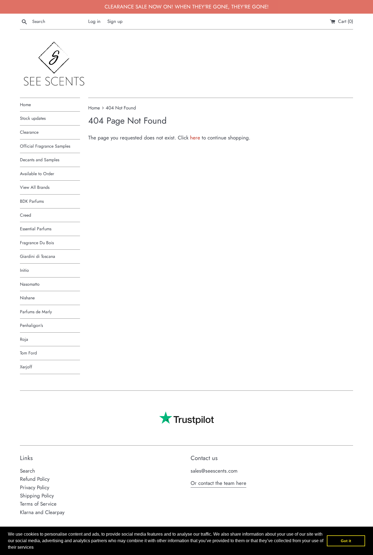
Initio (24, 270)
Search (27, 471)
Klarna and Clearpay (42, 512)
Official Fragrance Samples (45, 146)
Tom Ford (28, 353)
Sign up (115, 21)
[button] (35, 548)
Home (25, 105)
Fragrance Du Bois (37, 243)
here (195, 137)
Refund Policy (34, 479)
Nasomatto (30, 284)
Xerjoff (26, 367)
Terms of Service (38, 504)
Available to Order (37, 174)
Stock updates (33, 118)
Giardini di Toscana (37, 256)
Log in (94, 21)
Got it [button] (346, 541)
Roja (24, 339)
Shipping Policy (37, 495)
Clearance (29, 132)
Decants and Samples (39, 160)
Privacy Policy (34, 487)
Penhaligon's (31, 325)
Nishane (27, 298)
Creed (25, 215)
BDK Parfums (32, 201)
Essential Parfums (35, 229)
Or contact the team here (218, 483)
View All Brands (34, 187)
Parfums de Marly (36, 312)
